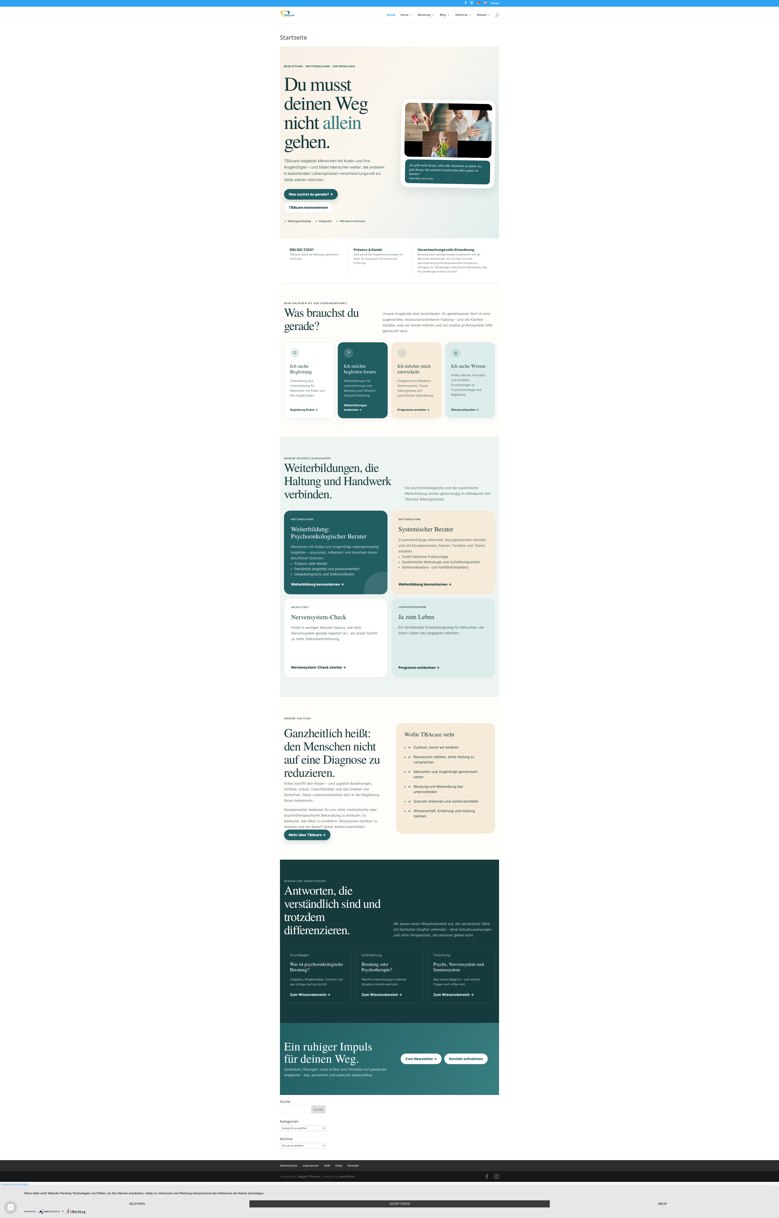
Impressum (311, 1165)
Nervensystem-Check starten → (318, 667)
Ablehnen (137, 1204)
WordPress (347, 1176)
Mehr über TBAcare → (307, 835)
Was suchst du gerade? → (311, 194)
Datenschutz (288, 1165)
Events (495, 3)
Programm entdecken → (419, 668)
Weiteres (461, 15)
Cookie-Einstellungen (14, 1184)
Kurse (404, 15)
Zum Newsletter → (421, 1059)
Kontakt (353, 1165)
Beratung (424, 15)
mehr (662, 1204)
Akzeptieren (400, 1204)
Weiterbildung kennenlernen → (317, 584)
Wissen (482, 15)
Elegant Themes (309, 1176)
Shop (338, 1165)
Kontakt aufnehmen (466, 1059)
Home (391, 15)
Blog (443, 15)
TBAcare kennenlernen (308, 207)
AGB (327, 1165)
